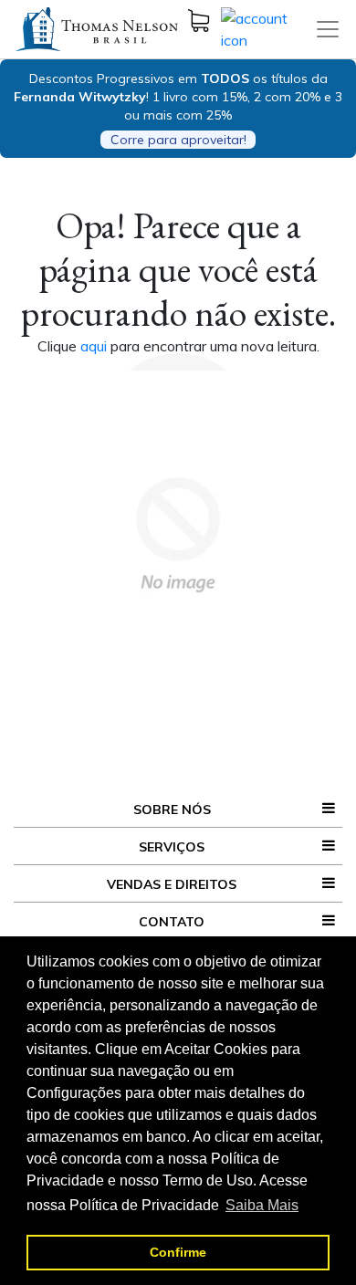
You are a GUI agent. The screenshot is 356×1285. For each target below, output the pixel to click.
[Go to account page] (267, 27)
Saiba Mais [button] (261, 1205)
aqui (95, 346)
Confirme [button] (178, 1252)
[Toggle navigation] (327, 29)
